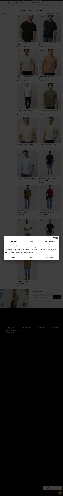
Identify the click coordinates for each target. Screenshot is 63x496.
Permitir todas (49, 257)
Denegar (13, 257)
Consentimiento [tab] (13, 241)
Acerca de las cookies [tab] (50, 241)
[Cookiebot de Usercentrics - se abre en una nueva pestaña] (52, 238)
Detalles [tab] (31, 241)
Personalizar (31, 257)
